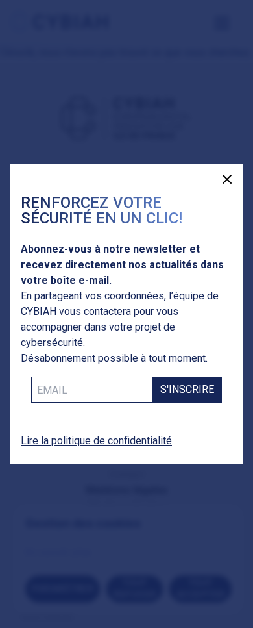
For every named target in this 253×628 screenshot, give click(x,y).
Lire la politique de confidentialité (96, 440)
